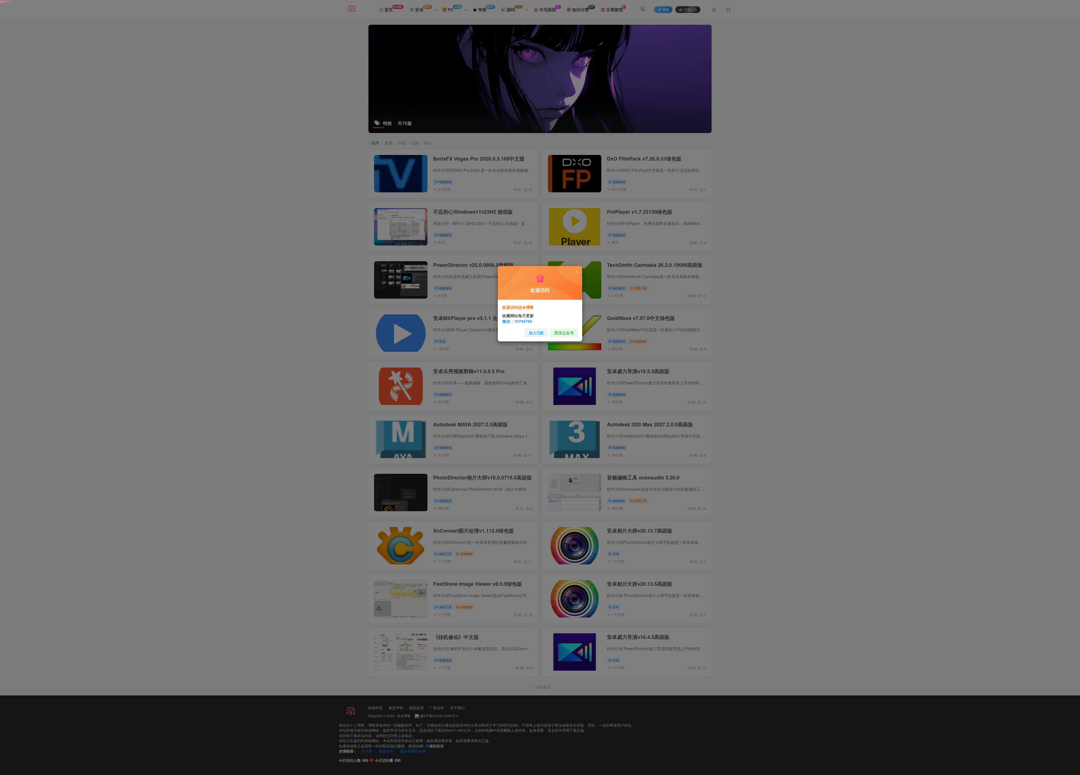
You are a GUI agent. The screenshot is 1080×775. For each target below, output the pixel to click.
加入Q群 (536, 332)
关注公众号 (564, 332)
